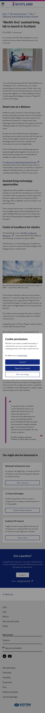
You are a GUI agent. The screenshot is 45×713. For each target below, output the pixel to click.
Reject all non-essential (22, 368)
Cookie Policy (22, 355)
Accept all (22, 362)
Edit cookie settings (22, 374)
